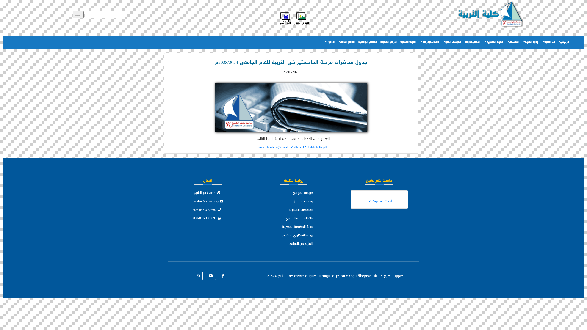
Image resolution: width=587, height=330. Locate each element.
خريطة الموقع (303, 193)
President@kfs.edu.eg (205, 201)
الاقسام (514, 42)
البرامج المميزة (388, 42)
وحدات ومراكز (431, 42)
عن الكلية (549, 42)
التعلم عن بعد (472, 42)
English (329, 42)
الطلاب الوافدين (367, 42)
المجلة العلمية (408, 42)
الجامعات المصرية (300, 210)
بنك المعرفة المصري (299, 218)
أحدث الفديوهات (380, 201)
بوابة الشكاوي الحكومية (296, 235)
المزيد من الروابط (301, 244)
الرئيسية (564, 42)
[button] (223, 276)
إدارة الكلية (531, 42)
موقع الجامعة (347, 42)
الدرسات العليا (453, 42)
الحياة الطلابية (495, 42)
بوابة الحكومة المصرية (297, 227)
